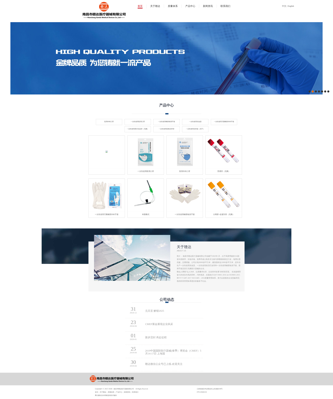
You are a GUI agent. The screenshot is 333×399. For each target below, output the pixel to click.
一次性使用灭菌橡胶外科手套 (224, 121)
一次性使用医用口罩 (138, 121)
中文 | (284, 6)
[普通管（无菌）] (224, 167)
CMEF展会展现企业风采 (159, 324)
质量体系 (173, 6)
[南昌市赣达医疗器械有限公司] (104, 18)
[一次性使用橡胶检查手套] (185, 211)
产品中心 (190, 6)
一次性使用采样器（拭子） (195, 129)
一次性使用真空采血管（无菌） (138, 129)
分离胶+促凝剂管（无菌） (223, 214)
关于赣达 (155, 6)
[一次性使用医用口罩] (145, 167)
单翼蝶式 (145, 214)
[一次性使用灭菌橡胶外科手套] (106, 211)
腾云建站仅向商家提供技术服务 (106, 395)
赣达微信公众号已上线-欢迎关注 (163, 364)
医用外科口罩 (109, 121)
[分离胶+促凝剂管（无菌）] (224, 211)
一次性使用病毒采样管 (166, 129)
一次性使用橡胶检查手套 (166, 121)
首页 (140, 6)
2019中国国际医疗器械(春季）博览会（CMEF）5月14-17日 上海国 (173, 350)
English (291, 6)
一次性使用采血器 (195, 121)
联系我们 (225, 6)
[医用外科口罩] (184, 167)
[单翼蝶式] (146, 211)
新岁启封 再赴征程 (156, 337)
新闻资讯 (208, 6)
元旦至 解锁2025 (154, 310)
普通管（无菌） (223, 171)
